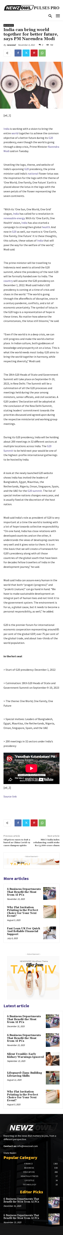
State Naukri (10, 1152)
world (14, 133)
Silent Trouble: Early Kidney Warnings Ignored (25, 1055)
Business (8, 25)
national (33, 173)
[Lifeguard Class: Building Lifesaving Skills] (52, 1078)
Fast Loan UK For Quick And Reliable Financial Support (23, 931)
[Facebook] (18, 53)
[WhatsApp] (42, 53)
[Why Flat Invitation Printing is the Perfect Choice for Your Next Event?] (49, 911)
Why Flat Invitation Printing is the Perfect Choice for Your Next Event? (22, 912)
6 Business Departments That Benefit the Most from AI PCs (24, 892)
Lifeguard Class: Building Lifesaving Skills (24, 1074)
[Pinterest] (34, 53)
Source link (10, 796)
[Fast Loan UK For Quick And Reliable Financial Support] (49, 933)
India (6, 128)
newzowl (11, 44)
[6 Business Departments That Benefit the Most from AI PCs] (49, 893)
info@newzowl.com (27, 1146)
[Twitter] (26, 53)
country (8, 281)
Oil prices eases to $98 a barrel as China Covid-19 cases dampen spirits (17, 842)
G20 (50, 138)
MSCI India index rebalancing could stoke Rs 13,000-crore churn (46, 842)
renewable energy (14, 218)
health (46, 227)
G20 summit (34, 490)
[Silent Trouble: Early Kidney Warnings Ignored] (52, 1059)
